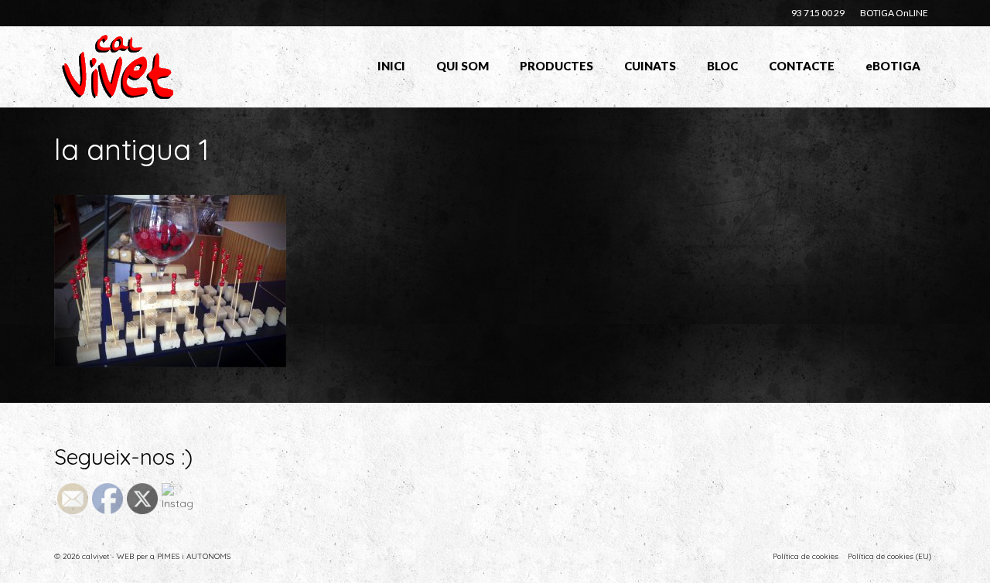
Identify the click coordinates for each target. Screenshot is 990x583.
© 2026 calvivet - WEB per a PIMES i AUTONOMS (142, 556)
